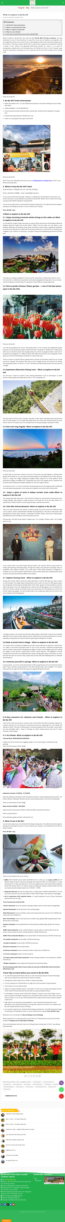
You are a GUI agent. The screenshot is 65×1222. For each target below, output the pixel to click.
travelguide (48, 1084)
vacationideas (29, 1086)
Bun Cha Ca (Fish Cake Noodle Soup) (15, 1145)
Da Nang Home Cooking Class (17, 1200)
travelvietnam (19, 1086)
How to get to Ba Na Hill (25, 118)
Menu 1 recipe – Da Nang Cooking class (16, 1119)
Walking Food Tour (11, 1150)
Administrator (19, 17)
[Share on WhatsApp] (25, 1076)
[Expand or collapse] (60, 22)
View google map (10, 1179)
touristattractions (37, 1084)
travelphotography (9, 1086)
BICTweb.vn (42, 1211)
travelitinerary (57, 1084)
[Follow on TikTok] (8, 1204)
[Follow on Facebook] (2, 1204)
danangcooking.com (14, 1198)
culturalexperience (48, 1082)
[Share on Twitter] (31, 1076)
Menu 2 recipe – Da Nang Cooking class (16, 1124)
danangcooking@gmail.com (14, 1196)
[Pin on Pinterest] (37, 1076)
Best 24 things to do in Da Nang (33, 1015)
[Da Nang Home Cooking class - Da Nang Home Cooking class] (32, 3)
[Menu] (2, 3)
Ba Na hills (45, 967)
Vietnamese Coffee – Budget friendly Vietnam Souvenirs (20, 1129)
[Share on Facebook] (28, 1076)
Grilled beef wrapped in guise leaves (15, 1139)
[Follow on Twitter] (11, 1204)
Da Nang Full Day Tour (12, 1160)
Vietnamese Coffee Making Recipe (14, 1114)
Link (31, 817)
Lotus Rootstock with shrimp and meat (16, 1134)
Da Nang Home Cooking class (42, 180)
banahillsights (37, 1082)
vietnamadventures (41, 1086)
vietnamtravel (52, 1086)
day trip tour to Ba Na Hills (20, 204)
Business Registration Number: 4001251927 (15, 1186)
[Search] (63, 2)
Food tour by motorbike (12, 1155)
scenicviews (27, 1084)
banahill (29, 1082)
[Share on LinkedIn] (39, 1076)
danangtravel (7, 1084)
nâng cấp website (32, 1211)
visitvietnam (7, 1089)
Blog (27, 8)
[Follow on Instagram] (5, 1204)
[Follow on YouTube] (13, 1204)
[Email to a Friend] (34, 1076)
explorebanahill (17, 1084)
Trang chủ (21, 8)
